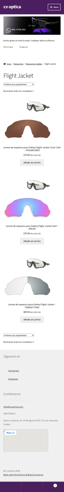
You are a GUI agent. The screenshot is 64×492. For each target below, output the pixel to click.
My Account (10, 487)
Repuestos (19, 64)
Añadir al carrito (32, 162)
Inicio (9, 64)
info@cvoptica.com (13, 406)
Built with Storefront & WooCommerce (23, 474)
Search (32, 487)
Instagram (13, 370)
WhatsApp (8, 47)
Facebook (13, 378)
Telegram (23, 47)
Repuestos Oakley (34, 64)
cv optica (12, 7)
